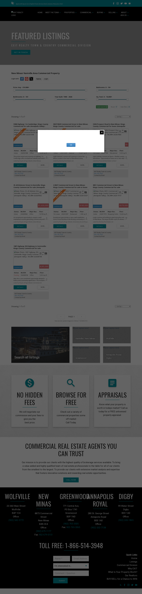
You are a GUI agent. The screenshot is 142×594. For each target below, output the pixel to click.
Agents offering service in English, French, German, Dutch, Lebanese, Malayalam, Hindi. (39, 4)
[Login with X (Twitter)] (31, 80)
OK (71, 145)
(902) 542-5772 (16, 520)
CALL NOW (71, 480)
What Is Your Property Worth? (122, 572)
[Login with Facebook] (22, 80)
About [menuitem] (124, 12)
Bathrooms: (20, 97)
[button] (12, 3)
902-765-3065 (73, 527)
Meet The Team (52, 12)
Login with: (15, 79)
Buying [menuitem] (100, 12)
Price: (21, 87)
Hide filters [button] (124, 107)
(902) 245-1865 (125, 520)
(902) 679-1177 (43, 531)
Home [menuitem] (39, 12)
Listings (133, 561)
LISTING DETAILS (20, 165)
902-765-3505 (19, 173)
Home (134, 558)
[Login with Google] (26, 80)
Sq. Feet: (104, 97)
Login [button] (46, 79)
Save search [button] (101, 107)
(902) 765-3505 (71, 523)
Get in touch (21, 52)
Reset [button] (113, 107)
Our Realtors (131, 575)
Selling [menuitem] (111, 12)
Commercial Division (127, 565)
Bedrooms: (103, 87)
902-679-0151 (46, 534)
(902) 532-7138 (98, 527)
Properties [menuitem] (69, 12)
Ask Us (124, 15)
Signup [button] (38, 79)
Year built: (63, 97)
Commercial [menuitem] (85, 12)
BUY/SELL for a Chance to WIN (122, 579)
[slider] (14, 90)
